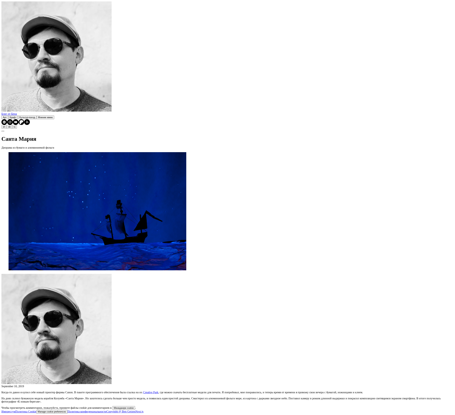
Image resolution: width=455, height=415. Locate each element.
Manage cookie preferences (52, 411)
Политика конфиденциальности (87, 411)
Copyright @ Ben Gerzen (120, 411)
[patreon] (21, 122)
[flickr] (4, 122)
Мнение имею (45, 117)
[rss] (27, 122)
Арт (5, 117)
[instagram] (10, 122)
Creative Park (150, 392)
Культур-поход (27, 117)
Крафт (13, 117)
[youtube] (15, 122)
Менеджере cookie (124, 408)
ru (14, 126)
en (4, 126)
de (9, 126)
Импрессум (8, 411)
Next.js (139, 411)
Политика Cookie (25, 411)
